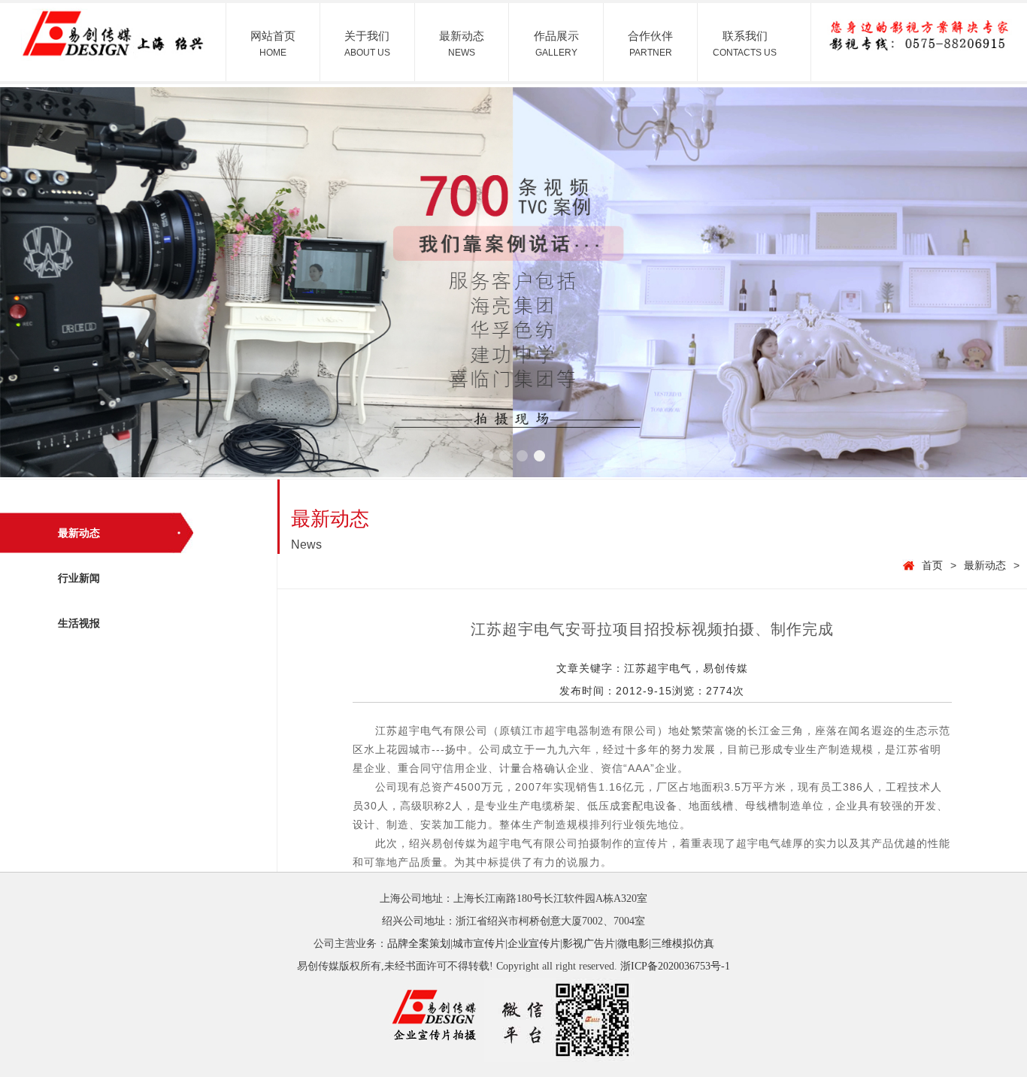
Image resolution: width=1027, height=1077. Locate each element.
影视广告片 (588, 943)
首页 (932, 565)
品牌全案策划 (418, 943)
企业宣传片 (533, 943)
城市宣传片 (479, 943)
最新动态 (985, 565)
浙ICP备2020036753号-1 (675, 966)
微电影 (633, 943)
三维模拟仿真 (682, 943)
